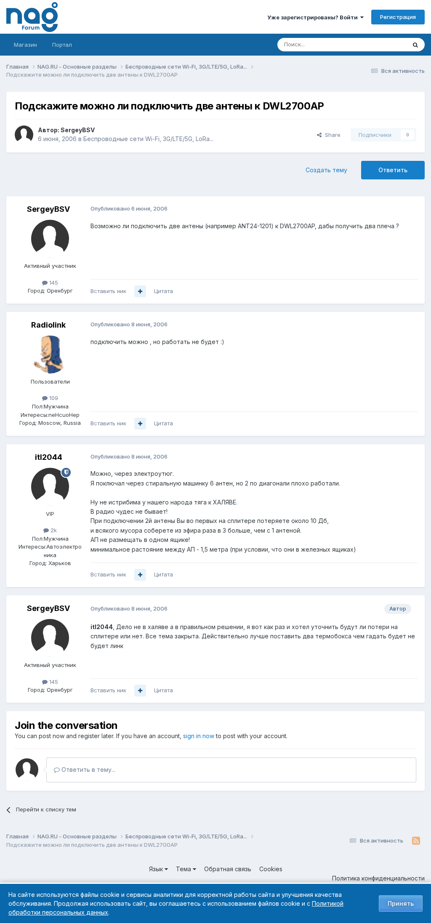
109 (53, 398)
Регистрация (398, 16)
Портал (62, 44)
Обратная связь (227, 868)
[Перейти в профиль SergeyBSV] (24, 134)
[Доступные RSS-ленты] (416, 841)
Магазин (25, 44)
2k (53, 530)
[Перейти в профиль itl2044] (50, 487)
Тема (184, 868)
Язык (157, 868)
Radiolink (48, 324)
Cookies (270, 868)
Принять (401, 903)
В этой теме (380, 44)
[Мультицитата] (140, 291)
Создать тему (326, 169)
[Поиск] (415, 44)
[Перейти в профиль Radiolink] (50, 354)
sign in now (198, 735)
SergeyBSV (78, 129)
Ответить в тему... (87, 769)
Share (331, 134)
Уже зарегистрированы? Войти (313, 17)
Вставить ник (108, 291)
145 (53, 282)
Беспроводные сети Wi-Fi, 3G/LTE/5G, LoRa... (148, 138)
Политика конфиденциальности (378, 878)
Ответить (392, 169)
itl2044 (48, 457)
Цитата (163, 291)
